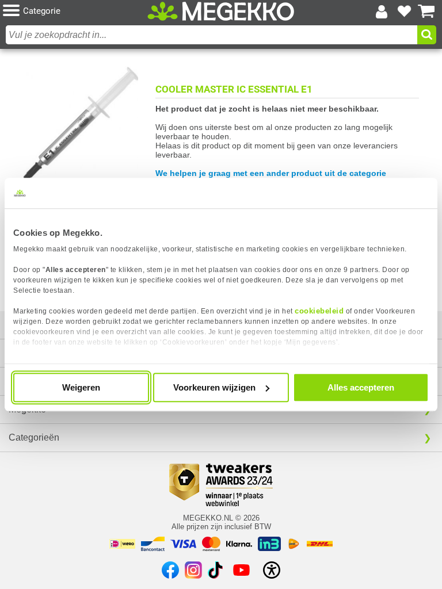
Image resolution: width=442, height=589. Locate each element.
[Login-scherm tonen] (381, 11)
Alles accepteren (360, 387)
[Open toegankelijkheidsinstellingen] (271, 570)
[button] (75, 11)
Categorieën (34, 437)
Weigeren (81, 387)
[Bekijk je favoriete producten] (404, 11)
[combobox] (211, 34)
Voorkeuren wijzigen (214, 387)
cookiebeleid (319, 311)
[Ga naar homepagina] (221, 11)
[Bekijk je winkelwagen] (426, 11)
